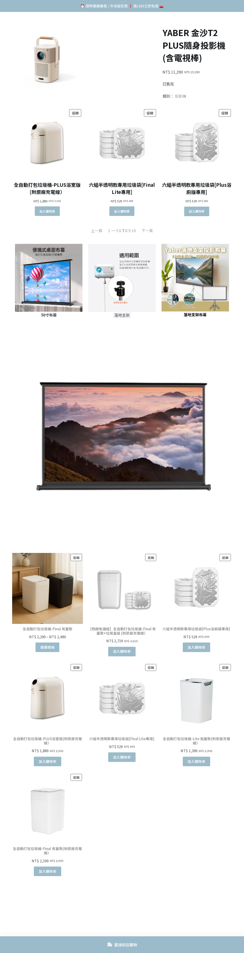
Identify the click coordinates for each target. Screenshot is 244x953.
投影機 (180, 96)
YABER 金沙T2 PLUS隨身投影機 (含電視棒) (194, 45)
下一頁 (147, 230)
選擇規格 (47, 647)
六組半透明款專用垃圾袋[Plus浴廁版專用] (196, 188)
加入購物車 (122, 651)
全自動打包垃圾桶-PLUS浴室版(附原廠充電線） (47, 188)
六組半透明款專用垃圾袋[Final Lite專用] (122, 188)
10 (134, 230)
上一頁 (96, 230)
